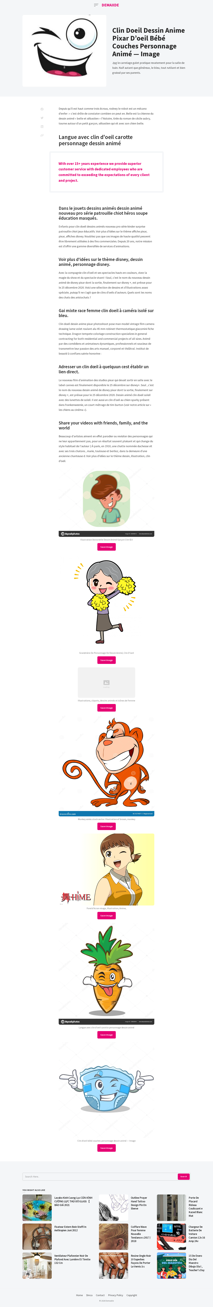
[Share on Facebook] (42, 109)
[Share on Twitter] (42, 118)
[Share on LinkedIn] (42, 126)
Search (183, 1176)
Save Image (106, 546)
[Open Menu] (96, 5)
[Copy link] (42, 135)
